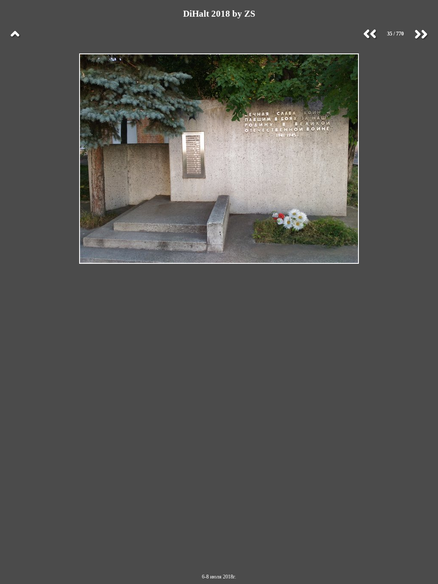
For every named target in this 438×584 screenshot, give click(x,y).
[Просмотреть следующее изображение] (420, 34)
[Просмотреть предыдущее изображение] (370, 34)
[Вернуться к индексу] (15, 34)
